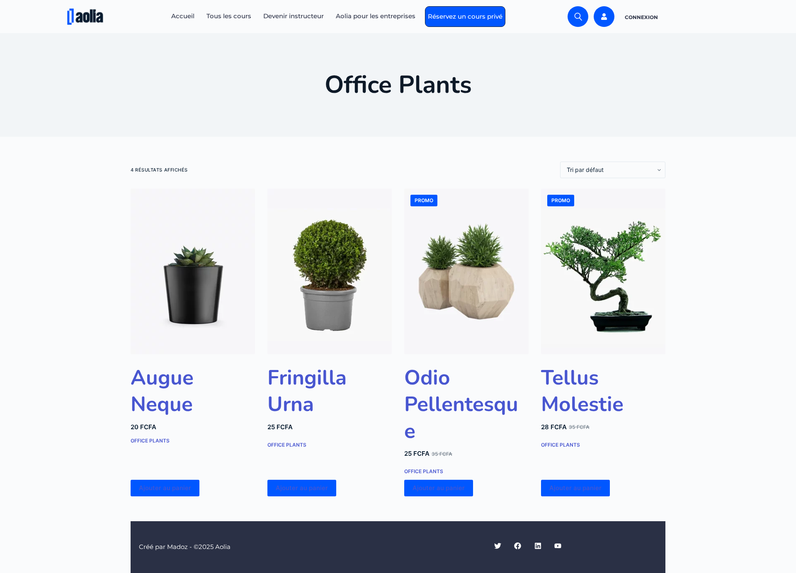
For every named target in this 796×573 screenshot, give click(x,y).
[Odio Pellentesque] (466, 271)
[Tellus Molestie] (603, 271)
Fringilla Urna (307, 391)
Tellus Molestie (582, 391)
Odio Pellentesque (461, 404)
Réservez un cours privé (465, 16)
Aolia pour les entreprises (375, 16)
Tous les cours (228, 16)
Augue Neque (162, 391)
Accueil (182, 16)
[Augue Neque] (193, 271)
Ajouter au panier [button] (165, 488)
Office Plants (150, 441)
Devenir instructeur (293, 16)
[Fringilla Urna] (329, 271)
